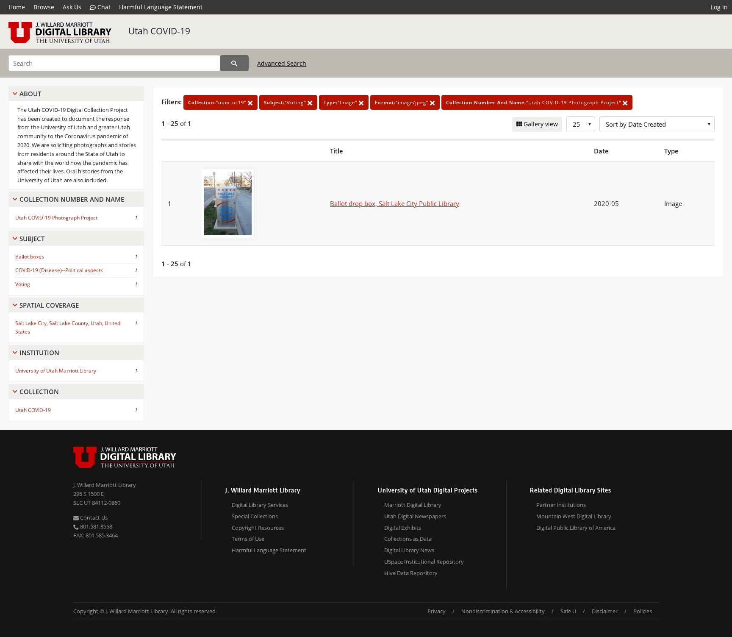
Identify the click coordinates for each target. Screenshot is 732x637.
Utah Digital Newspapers (415, 516)
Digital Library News (409, 550)
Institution (39, 352)
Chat (103, 7)
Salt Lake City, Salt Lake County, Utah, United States (67, 327)
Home (16, 7)
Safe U (568, 611)
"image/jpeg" (402, 102)
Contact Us (93, 517)
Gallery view (540, 124)
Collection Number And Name (71, 199)
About (30, 93)
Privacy (436, 611)
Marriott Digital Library (412, 505)
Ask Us (72, 7)
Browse (43, 7)
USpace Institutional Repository (424, 561)
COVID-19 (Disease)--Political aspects (59, 270)
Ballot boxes (29, 256)
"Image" (341, 102)
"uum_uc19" (218, 102)
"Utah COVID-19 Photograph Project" (534, 102)
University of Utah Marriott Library (55, 370)
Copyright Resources (258, 527)
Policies (642, 611)
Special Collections (255, 516)
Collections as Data (408, 538)
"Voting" (286, 102)
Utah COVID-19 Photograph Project (56, 217)
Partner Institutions (561, 505)
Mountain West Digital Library (573, 516)
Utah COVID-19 (159, 31)
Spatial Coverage (49, 305)
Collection (39, 391)
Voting (22, 284)
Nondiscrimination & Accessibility (503, 611)
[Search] (234, 63)
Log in (719, 7)
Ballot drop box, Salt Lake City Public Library (394, 203)
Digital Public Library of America (576, 527)
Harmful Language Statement (160, 7)
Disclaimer (605, 611)
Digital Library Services (260, 505)
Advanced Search (281, 63)
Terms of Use (248, 538)
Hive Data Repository (411, 573)
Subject (31, 238)
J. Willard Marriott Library (104, 485)
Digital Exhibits (402, 527)
